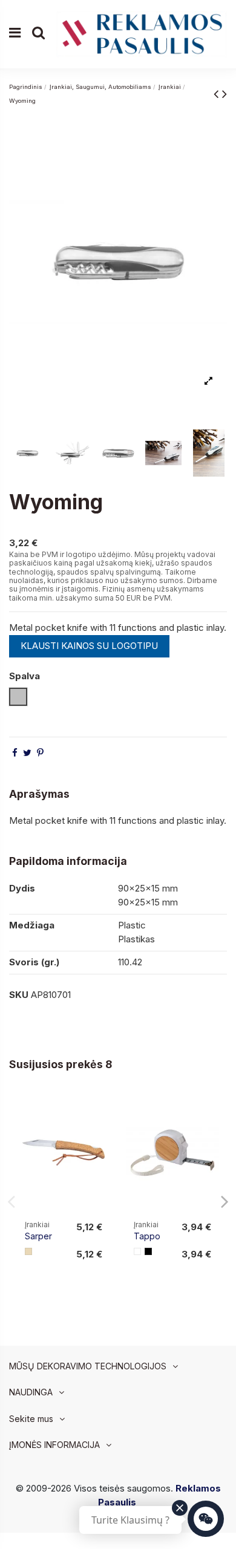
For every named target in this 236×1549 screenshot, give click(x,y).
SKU (18, 994)
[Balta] (137, 1251)
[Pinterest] (40, 752)
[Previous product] (218, 93)
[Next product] (224, 93)
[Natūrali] (28, 1251)
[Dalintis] (15, 752)
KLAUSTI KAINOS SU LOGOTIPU (89, 645)
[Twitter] (27, 752)
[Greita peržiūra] (100, 1133)
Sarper (38, 1236)
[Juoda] (148, 1251)
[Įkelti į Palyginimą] (100, 1111)
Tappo (147, 1236)
